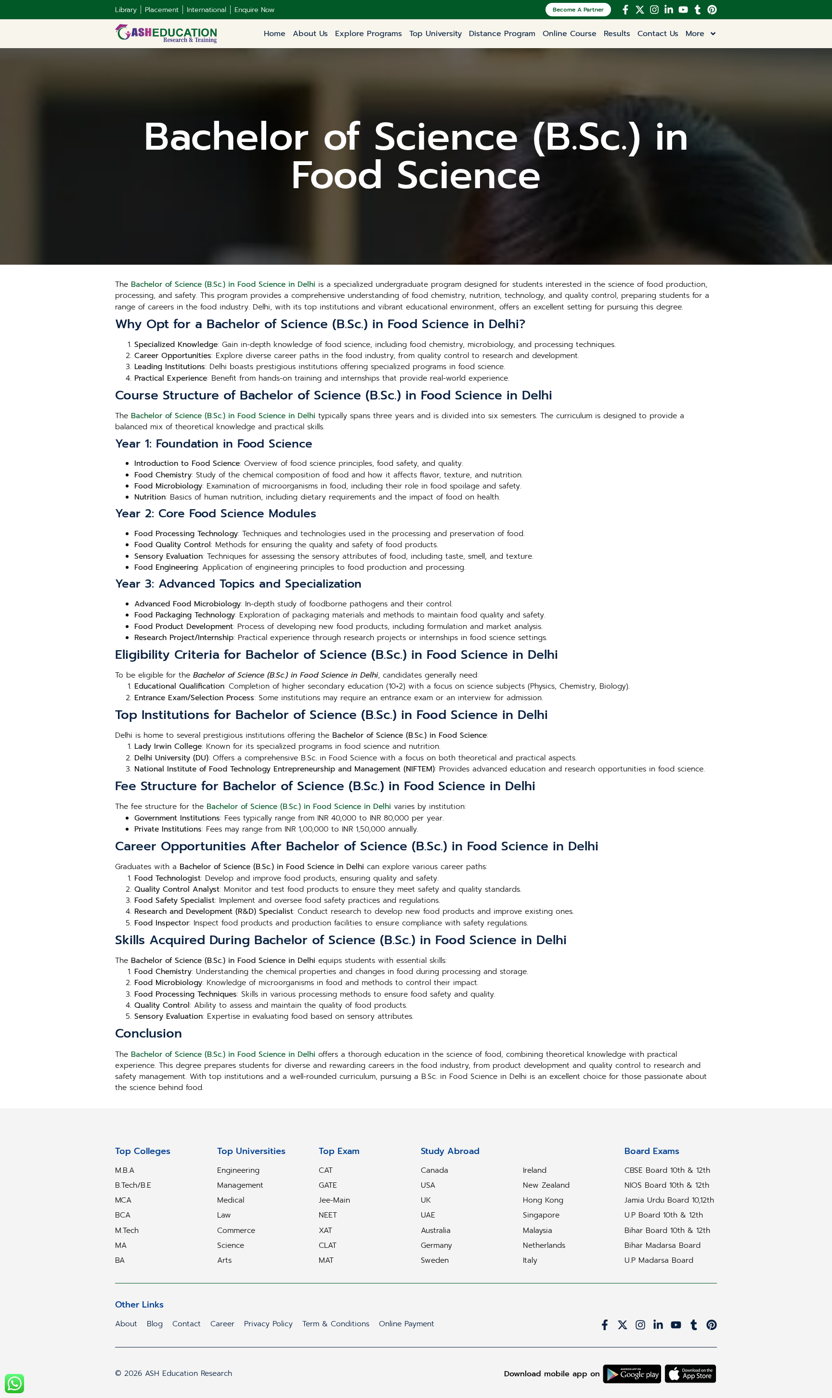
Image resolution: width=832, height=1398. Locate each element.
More (695, 33)
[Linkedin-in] (669, 9)
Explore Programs (368, 33)
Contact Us (657, 33)
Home (275, 33)
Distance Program (502, 33)
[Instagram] (654, 9)
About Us (310, 33)
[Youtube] (683, 9)
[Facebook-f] (625, 9)
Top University (435, 33)
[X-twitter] (640, 9)
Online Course (570, 33)
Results (617, 33)
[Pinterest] (712, 9)
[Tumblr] (697, 9)
